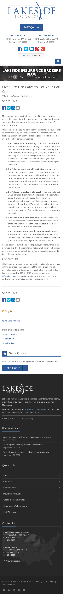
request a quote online (35, 409)
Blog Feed (10, 311)
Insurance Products (12, 493)
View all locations (14, 561)
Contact (21, 418)
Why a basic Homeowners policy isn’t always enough (26, 453)
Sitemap (30, 418)
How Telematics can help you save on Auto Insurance (27, 438)
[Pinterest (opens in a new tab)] (37, 48)
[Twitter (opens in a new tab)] (26, 48)
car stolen (9, 338)
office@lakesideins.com (12, 276)
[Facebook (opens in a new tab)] (20, 48)
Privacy (39, 581)
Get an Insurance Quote (14, 499)
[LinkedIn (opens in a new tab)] (31, 48)
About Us (7, 475)
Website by (8, 584)
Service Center (9, 487)
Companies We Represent (15, 506)
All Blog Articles (12, 320)
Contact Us (8, 481)
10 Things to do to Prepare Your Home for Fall (23, 446)
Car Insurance (11, 334)
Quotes (31, 27)
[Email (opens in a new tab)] (18, 108)
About (12, 418)
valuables (9, 343)
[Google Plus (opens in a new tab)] (43, 48)
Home (4, 418)
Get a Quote (12, 368)
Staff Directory (9, 512)
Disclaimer (49, 581)
